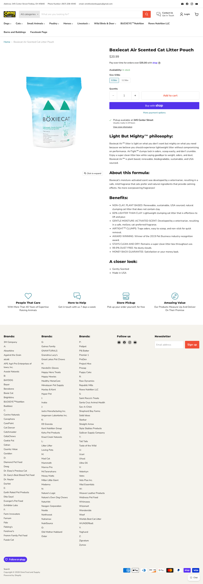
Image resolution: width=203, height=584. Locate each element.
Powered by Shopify (12, 575)
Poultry (53, 23)
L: (42, 441)
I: (42, 398)
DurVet (7, 483)
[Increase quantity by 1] (135, 96)
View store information (122, 127)
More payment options (154, 112)
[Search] (147, 14)
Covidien (8, 453)
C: (5, 410)
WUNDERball (86, 523)
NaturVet (45, 501)
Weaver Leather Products (92, 493)
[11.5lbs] (125, 83)
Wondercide (85, 510)
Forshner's (9, 531)
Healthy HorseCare (50, 380)
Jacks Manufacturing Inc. (53, 411)
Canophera (9, 419)
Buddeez (8, 406)
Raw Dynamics (86, 380)
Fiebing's (8, 526)
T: (80, 437)
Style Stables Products (90, 428)
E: (4, 488)
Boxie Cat (8, 393)
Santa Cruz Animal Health (92, 402)
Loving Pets (47, 449)
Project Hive (85, 363)
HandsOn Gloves (50, 367)
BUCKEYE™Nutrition (132, 23)
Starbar (82, 419)
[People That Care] (28, 302)
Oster (44, 536)
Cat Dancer (9, 427)
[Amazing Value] (174, 302)
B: (5, 375)
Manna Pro (46, 467)
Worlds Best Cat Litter (90, 518)
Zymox (82, 544)
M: (42, 454)
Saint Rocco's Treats (89, 398)
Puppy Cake (85, 372)
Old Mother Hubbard (51, 531)
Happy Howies (48, 376)
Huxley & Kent (48, 389)
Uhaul (82, 458)
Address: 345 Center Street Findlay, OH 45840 (24, 4)
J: (42, 406)
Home (7, 42)
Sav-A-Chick (85, 406)
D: (5, 457)
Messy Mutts (47, 475)
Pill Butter (84, 350)
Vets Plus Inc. (85, 480)
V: (80, 467)
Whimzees (84, 501)
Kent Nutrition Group (51, 428)
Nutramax (46, 518)
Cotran (7, 444)
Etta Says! (9, 496)
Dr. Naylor (9, 479)
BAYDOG (8, 380)
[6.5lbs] (114, 83)
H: (42, 363)
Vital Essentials (86, 484)
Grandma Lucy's (49, 355)
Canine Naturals (12, 414)
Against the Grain (12, 355)
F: (4, 509)
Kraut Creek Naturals (51, 437)
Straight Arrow (86, 424)
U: (80, 449)
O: (42, 527)
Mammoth (46, 462)
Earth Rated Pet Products (16, 492)
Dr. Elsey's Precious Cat (15, 470)
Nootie (44, 510)
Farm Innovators (12, 513)
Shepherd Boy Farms (89, 411)
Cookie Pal (9, 440)
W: (80, 488)
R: (80, 376)
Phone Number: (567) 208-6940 (62, 4)
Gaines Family (48, 346)
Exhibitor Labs (11, 505)
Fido (6, 522)
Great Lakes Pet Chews (53, 359)
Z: (80, 536)
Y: (80, 527)
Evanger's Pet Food (13, 500)
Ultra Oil (83, 462)
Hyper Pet (46, 393)
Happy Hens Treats (51, 372)
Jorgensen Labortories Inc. (54, 415)
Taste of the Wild (87, 445)
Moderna (45, 484)
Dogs (7, 23)
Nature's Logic (48, 493)
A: (5, 346)
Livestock (82, 23)
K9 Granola (47, 424)
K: (42, 419)
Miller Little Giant (49, 480)
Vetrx (81, 475)
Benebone (9, 388)
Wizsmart (84, 506)
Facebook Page (38, 32)
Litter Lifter (46, 445)
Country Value (11, 449)
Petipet (82, 346)
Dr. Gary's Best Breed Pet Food (19, 475)
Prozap (82, 367)
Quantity (113, 89)
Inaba (44, 402)
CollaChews (10, 436)
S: (80, 393)
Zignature (84, 540)
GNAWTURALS (49, 350)
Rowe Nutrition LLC (159, 23)
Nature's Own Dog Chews (54, 497)
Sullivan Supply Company (92, 432)
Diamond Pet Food (13, 462)
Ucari (81, 454)
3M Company (10, 342)
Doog (6, 466)
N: (42, 488)
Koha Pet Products (50, 432)
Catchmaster (10, 431)
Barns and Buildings (15, 32)
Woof (82, 514)
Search (7, 569)
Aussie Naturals (11, 371)
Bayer (7, 384)
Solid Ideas (84, 415)
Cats (18, 23)
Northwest (46, 514)
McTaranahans (48, 471)
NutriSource (47, 523)
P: (80, 342)
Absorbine (9, 350)
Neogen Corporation (51, 506)
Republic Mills (86, 385)
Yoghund (83, 531)
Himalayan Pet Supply (52, 385)
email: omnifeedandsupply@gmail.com (95, 4)
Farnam (7, 518)
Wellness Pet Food (88, 497)
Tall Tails (83, 441)
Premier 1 (84, 355)
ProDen (83, 359)
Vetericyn (83, 471)
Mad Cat (45, 458)
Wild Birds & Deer (104, 23)
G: (42, 342)
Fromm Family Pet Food (15, 535)
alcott (6, 359)
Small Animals (35, 23)
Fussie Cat (9, 539)
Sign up (192, 344)
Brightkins (9, 397)
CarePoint (9, 423)
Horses (67, 23)
